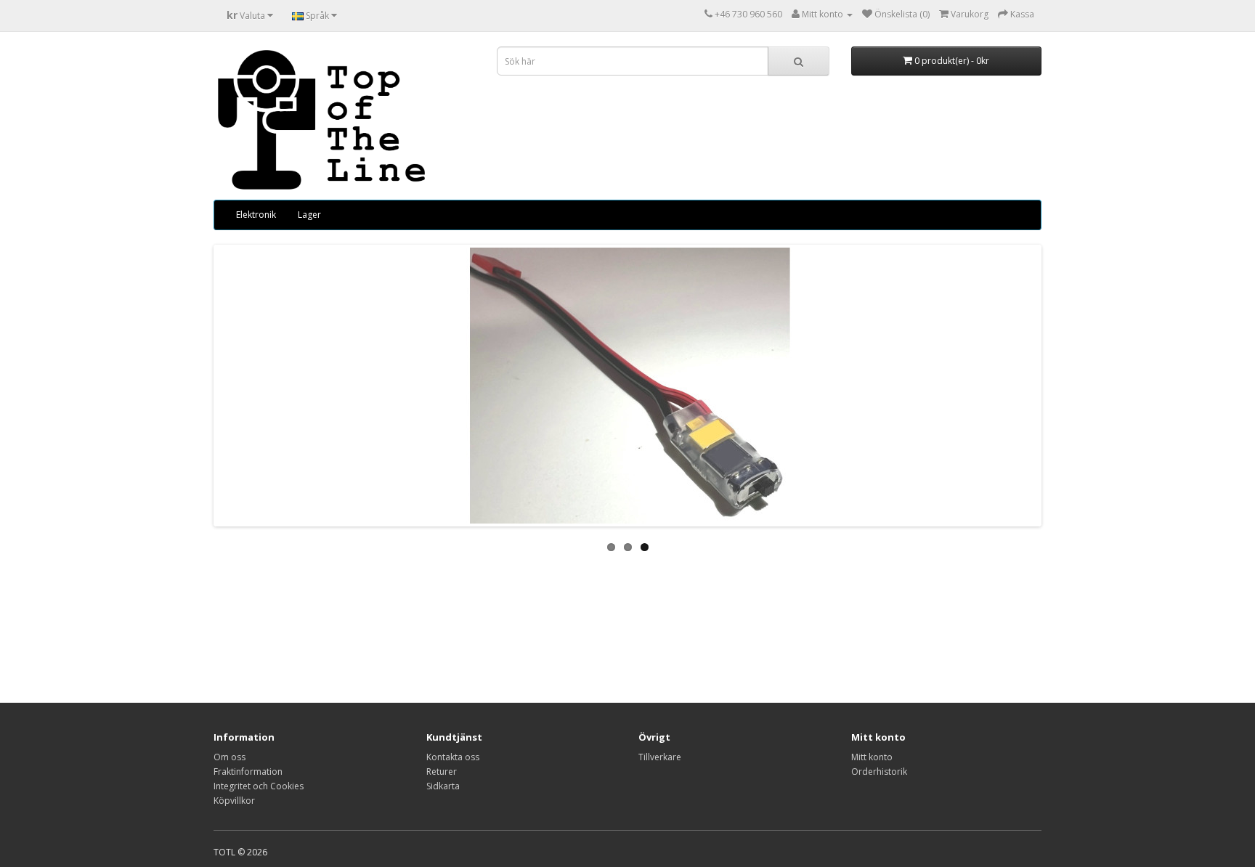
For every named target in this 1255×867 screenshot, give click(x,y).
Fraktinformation (248, 771)
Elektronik (256, 214)
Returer (441, 771)
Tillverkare (659, 757)
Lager (309, 214)
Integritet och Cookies (259, 786)
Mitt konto (872, 757)
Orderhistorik (879, 771)
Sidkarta (443, 786)
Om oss (229, 757)
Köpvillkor (234, 800)
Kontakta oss (452, 757)
